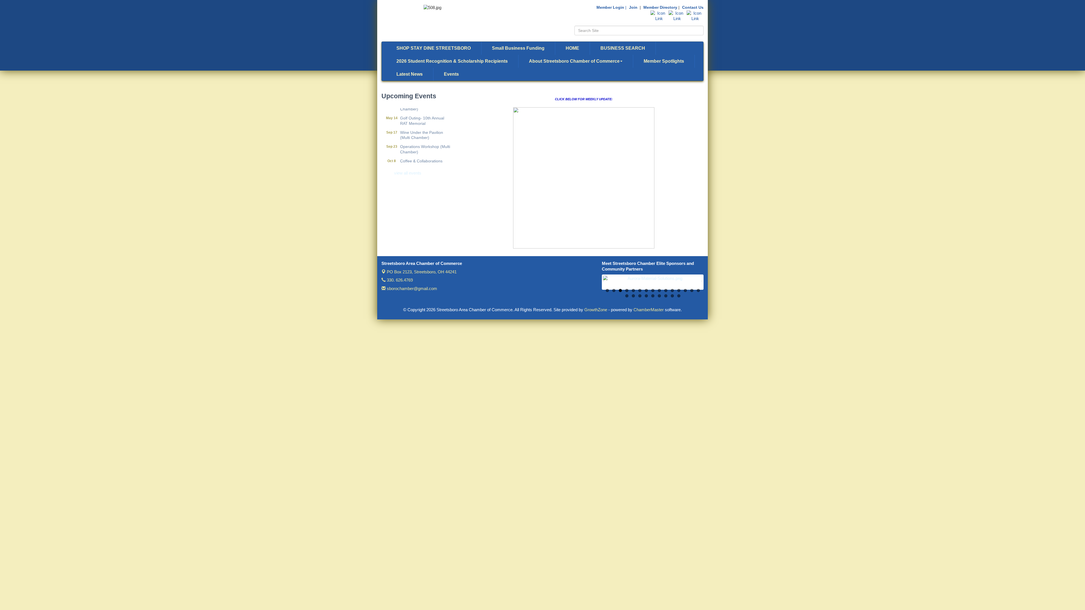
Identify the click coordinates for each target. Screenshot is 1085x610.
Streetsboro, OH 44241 (422, 271)
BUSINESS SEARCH (622, 48)
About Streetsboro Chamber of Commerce (574, 61)
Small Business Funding (518, 48)
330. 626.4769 (399, 280)
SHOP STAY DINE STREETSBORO (433, 48)
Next (711, 284)
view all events (407, 173)
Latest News (409, 74)
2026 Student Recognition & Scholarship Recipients (452, 61)
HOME (572, 48)
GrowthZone (595, 309)
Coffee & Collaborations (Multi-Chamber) (421, 155)
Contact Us (693, 7)
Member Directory (660, 7)
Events (451, 74)
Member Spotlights (664, 61)
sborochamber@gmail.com (411, 288)
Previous (594, 284)
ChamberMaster (648, 309)
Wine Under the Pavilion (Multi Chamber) (421, 126)
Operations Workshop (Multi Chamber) (425, 140)
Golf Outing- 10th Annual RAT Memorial (422, 112)
